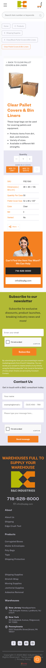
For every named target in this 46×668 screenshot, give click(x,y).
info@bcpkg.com (23, 280)
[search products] (40, 15)
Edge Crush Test (13, 526)
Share (14, 227)
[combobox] (23, 15)
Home (6, 26)
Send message (23, 439)
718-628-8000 (23, 271)
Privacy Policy (24, 659)
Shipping (9, 522)
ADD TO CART (12, 169)
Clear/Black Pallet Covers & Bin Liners (21, 40)
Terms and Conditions (32, 657)
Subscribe (24, 351)
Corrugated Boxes (14, 541)
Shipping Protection (15, 559)
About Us (9, 517)
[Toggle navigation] (5, 4)
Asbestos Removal (14, 592)
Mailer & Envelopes (14, 546)
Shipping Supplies (13, 33)
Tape (7, 555)
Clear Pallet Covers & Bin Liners (16, 47)
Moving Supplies (13, 583)
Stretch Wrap (11, 579)
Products (20, 26)
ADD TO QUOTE (26, 169)
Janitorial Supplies (14, 588)
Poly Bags (10, 550)
